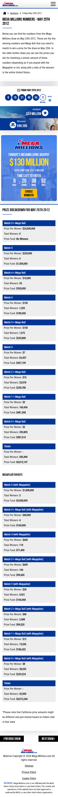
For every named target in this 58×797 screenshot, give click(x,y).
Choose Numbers (29, 193)
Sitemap (29, 765)
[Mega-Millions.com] (10, 1)
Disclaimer (8, 783)
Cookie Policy (29, 778)
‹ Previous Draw (12, 738)
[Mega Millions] (4, 13)
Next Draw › (48, 738)
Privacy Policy (29, 772)
